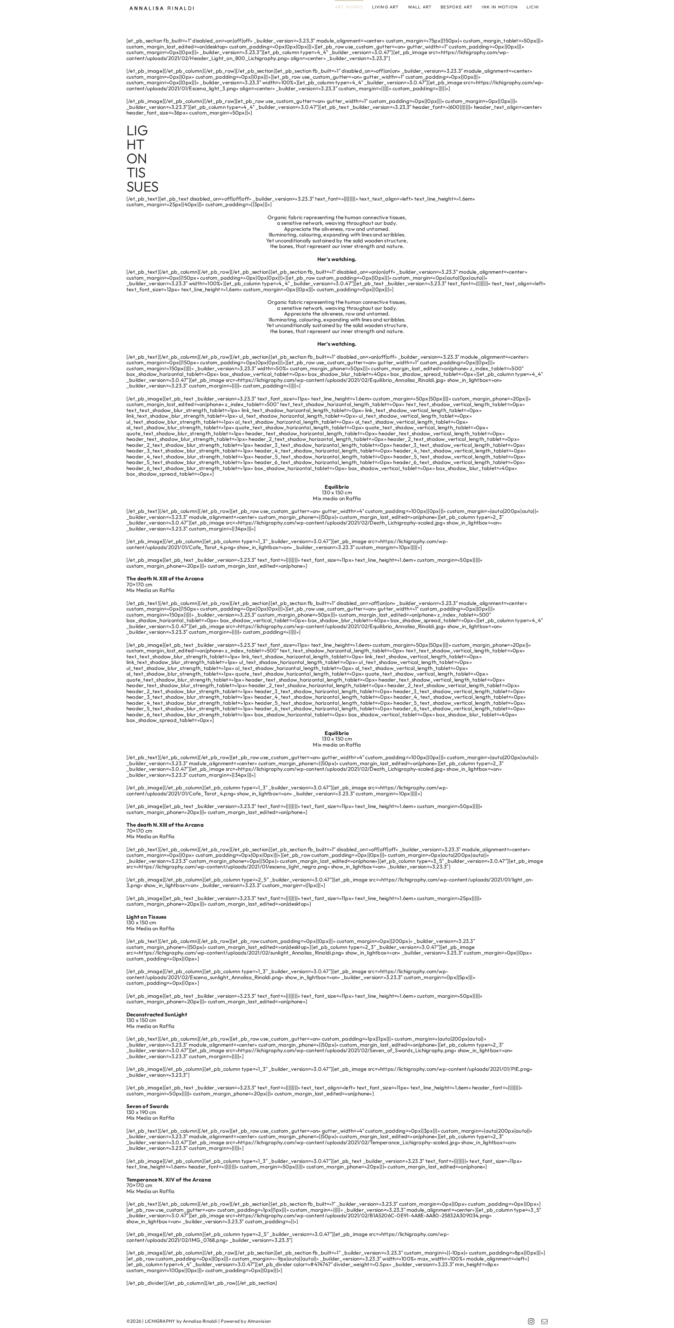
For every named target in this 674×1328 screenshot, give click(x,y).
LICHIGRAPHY (160, 1321)
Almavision (259, 1321)
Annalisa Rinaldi (200, 1321)
